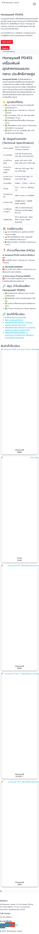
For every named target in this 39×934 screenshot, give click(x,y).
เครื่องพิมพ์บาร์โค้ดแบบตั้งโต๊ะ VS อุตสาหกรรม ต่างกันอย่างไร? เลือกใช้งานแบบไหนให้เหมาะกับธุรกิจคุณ (19, 335)
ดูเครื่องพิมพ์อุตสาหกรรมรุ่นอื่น (15, 317)
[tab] (19, 52)
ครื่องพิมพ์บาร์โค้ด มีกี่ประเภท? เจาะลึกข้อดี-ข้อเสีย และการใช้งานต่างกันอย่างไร (20, 328)
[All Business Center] (12, 3)
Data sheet (6, 42)
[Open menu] (34, 4)
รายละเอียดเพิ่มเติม (8, 52)
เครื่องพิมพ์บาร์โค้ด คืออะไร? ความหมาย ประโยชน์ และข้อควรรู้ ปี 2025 (18, 323)
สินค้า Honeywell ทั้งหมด (14, 320)
